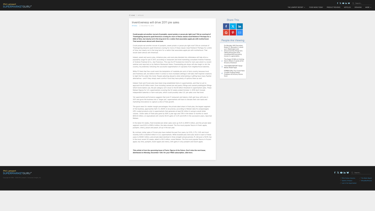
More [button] (367, 7)
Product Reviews (333, 7)
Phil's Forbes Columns (348, 178)
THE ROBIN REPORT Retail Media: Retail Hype (233, 66)
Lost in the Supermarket (349, 183)
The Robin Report (366, 178)
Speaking (358, 7)
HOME (133, 15)
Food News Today (316, 7)
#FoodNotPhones (366, 180)
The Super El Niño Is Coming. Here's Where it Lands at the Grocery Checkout (234, 61)
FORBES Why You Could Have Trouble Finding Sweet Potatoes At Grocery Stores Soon (234, 73)
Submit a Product (347, 180)
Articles (347, 7)
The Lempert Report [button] (295, 7)
